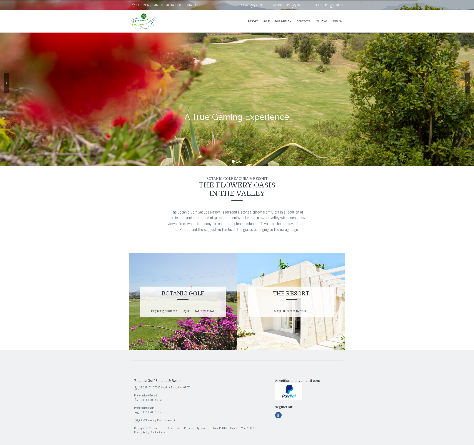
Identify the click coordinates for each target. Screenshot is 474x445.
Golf (266, 21)
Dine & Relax (283, 21)
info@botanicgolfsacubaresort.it (157, 420)
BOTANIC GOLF (183, 293)
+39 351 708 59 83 (150, 400)
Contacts (303, 21)
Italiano (321, 21)
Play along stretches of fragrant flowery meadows (183, 311)
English (338, 21)
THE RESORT (291, 293)
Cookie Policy (158, 432)
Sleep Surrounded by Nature (291, 311)
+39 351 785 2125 (150, 412)
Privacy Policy (141, 432)
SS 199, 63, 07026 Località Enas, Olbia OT (166, 5)
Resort (253, 21)
